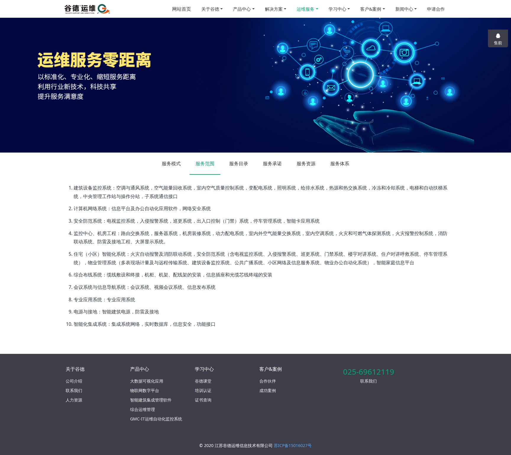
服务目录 (238, 163)
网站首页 (181, 9)
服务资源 (306, 163)
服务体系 (339, 163)
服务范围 (204, 163)
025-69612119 (368, 371)
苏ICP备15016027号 (293, 445)
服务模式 (171, 163)
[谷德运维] (87, 9)
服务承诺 (272, 163)
